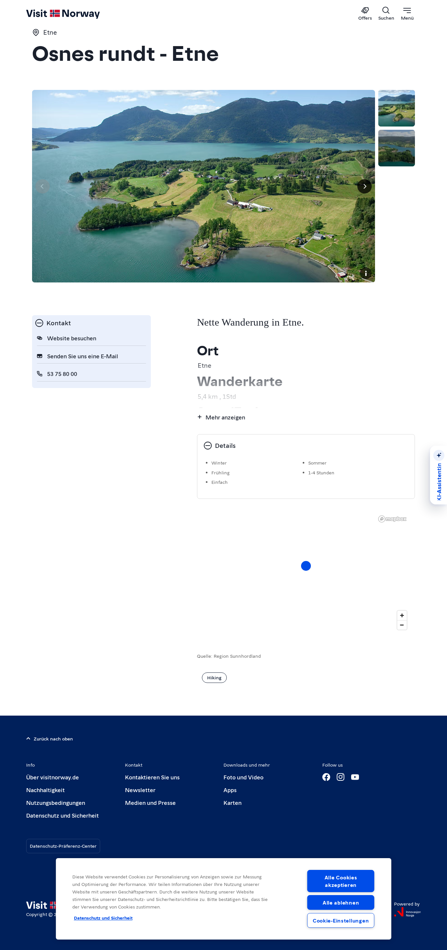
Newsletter (140, 789)
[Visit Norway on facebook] (326, 777)
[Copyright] (366, 273)
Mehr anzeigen (225, 417)
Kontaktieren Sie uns (152, 777)
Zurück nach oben (53, 738)
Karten (232, 802)
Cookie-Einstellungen (341, 920)
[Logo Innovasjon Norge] (407, 912)
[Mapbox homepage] (392, 519)
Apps (230, 789)
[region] (223, 899)
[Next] (364, 186)
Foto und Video (243, 777)
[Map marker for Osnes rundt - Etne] (306, 566)
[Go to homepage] (73, 13)
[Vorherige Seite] (42, 186)
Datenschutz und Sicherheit (62, 815)
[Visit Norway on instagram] (341, 777)
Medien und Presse (150, 802)
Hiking (214, 677)
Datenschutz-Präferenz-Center (63, 846)
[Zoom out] (402, 625)
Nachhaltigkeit (45, 789)
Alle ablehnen (341, 902)
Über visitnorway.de (52, 777)
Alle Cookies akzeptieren (341, 881)
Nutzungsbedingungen (55, 802)
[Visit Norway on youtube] (355, 777)
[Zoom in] (402, 615)
